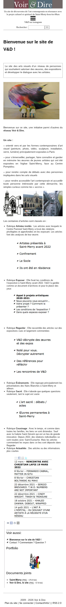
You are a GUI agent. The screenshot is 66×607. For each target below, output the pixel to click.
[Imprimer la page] (14, 522)
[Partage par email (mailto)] (8, 522)
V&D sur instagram (33, 22)
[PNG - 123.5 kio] (33, 203)
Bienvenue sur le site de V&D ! (25, 539)
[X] (18, 522)
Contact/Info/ (42, 603)
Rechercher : (22, 27)
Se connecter (26, 603)
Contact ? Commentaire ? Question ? (27, 542)
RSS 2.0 (57, 603)
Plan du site (11, 603)
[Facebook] (11, 522)
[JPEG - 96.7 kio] (31, 100)
